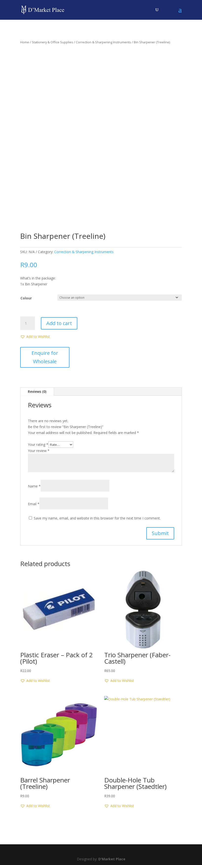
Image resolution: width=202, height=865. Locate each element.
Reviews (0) (37, 391)
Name (34, 486)
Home (24, 42)
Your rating (38, 444)
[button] (35, 337)
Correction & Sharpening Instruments (103, 42)
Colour (26, 298)
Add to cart (59, 323)
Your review (39, 450)
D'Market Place (111, 859)
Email (33, 504)
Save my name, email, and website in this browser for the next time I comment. (97, 518)
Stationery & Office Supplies (52, 42)
